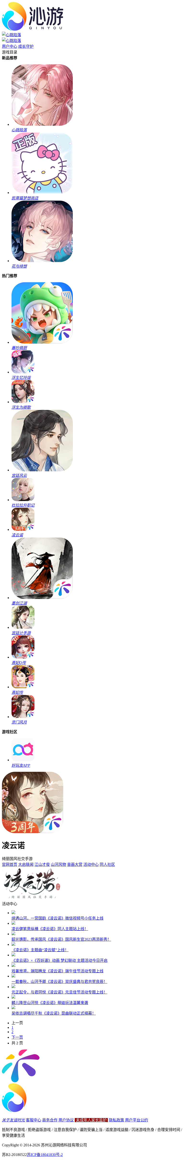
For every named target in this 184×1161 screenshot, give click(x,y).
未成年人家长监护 (91, 1120)
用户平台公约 (136, 1120)
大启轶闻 (26, 864)
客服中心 (33, 1120)
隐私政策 (116, 1120)
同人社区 (107, 864)
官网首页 (9, 864)
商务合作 (50, 1120)
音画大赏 (74, 864)
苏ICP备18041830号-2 (45, 1155)
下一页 (17, 1037)
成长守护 (26, 46)
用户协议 (66, 1120)
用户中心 (9, 46)
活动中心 (91, 864)
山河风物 (58, 864)
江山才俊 (42, 864)
